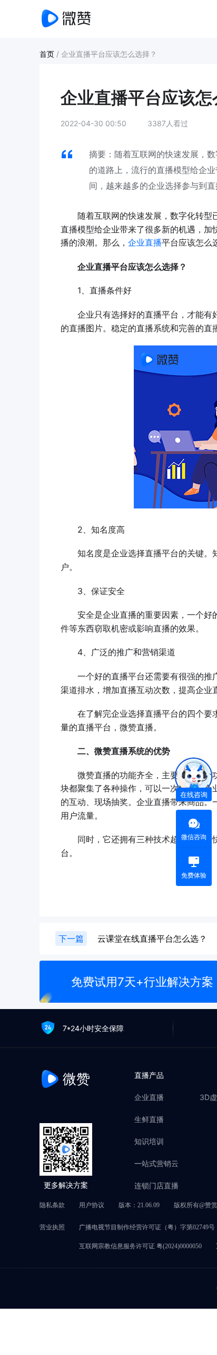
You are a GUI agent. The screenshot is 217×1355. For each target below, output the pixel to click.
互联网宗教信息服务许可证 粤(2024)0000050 (140, 1246)
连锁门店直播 (156, 1185)
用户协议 (91, 1205)
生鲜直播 (149, 1119)
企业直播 (145, 242)
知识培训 (149, 1141)
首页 (48, 53)
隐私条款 (52, 1205)
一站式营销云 (156, 1163)
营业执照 (52, 1227)
